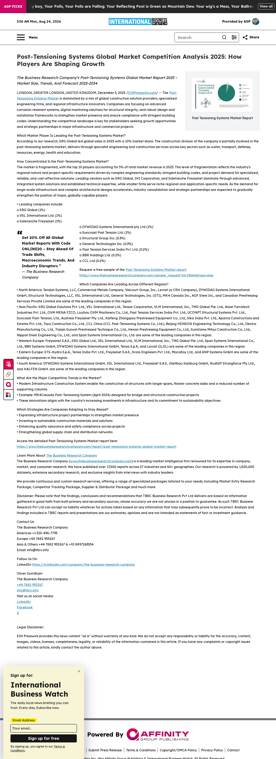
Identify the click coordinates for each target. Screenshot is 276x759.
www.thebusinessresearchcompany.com (101, 461)
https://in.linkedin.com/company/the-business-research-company (83, 564)
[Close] (79, 671)
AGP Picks (13, 6)
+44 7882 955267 (30, 585)
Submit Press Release (105, 750)
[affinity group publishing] (8, 385)
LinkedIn (24, 602)
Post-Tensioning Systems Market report (155, 270)
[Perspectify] (8, 374)
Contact (233, 750)
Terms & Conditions (141, 750)
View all (266, 6)
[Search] (224, 37)
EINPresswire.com (142, 93)
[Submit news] (8, 364)
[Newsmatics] (8, 395)
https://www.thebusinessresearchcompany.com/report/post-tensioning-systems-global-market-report (96, 447)
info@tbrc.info (28, 590)
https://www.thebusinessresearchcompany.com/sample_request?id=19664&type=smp (146, 275)
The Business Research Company (71, 455)
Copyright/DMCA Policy (178, 750)
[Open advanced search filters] (234, 37)
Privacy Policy (212, 750)
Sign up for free (43, 738)
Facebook (25, 607)
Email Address (24, 720)
